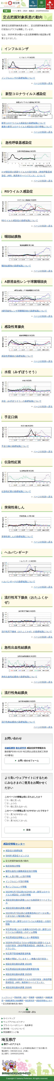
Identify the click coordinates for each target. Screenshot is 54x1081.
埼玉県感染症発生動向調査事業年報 (22, 969)
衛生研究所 (21, 748)
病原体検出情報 (13, 866)
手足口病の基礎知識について (15, 446)
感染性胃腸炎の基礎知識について (17, 356)
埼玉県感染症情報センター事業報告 (22, 937)
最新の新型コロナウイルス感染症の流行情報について (27, 126)
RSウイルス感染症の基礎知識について (20, 220)
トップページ (7, 997)
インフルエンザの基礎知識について (18, 78)
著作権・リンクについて (14, 1029)
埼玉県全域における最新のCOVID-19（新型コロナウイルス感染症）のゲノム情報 (28, 931)
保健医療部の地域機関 (14, 1000)
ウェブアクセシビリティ (14, 1022)
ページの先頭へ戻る (43, 83)
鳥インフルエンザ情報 (16, 886)
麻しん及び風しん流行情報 (18, 876)
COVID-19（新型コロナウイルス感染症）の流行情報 (28, 922)
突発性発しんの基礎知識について (17, 536)
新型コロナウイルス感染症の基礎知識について (24, 123)
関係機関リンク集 (11, 1032)
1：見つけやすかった (17, 814)
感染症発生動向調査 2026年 (19, 987)
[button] (33, 4)
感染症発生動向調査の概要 (18, 908)
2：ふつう (12, 803)
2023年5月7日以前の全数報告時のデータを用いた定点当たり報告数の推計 (28, 914)
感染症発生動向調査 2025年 (19, 974)
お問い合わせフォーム (28, 760)
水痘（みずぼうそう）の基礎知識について (21, 401)
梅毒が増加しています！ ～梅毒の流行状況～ (27, 959)
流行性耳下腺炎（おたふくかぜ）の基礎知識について (27, 631)
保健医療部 (10, 748)
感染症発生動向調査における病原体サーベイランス (29, 901)
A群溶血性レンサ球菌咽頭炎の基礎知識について (24, 311)
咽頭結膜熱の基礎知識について (16, 266)
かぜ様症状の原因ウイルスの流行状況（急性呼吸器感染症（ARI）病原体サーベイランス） (29, 981)
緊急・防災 (50, 5)
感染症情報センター (14, 844)
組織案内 (39, 997)
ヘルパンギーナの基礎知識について (18, 581)
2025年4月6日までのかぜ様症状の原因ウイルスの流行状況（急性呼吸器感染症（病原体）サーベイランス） (29, 945)
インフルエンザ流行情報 (17, 881)
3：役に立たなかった (17, 806)
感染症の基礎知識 (14, 850)
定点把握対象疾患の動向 (17, 861)
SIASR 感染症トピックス (17, 855)
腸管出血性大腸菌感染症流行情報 (21, 871)
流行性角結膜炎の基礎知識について (18, 722)
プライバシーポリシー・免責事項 (18, 1025)
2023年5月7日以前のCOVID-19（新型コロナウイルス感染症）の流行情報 (28, 893)
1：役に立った (14, 800)
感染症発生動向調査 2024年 (19, 964)
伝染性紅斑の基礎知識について (16, 491)
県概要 (31, 997)
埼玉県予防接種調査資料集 (18, 953)
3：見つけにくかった (17, 820)
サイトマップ (9, 1018)
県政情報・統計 (20, 997)
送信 (28, 830)
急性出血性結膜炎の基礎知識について (19, 676)
